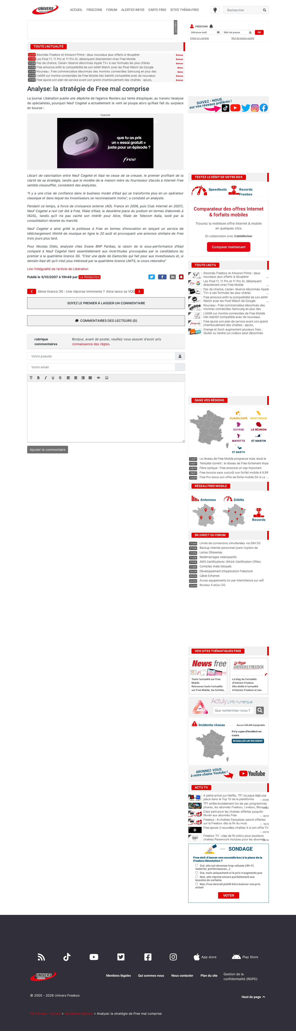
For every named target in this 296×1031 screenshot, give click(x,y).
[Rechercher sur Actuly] (260, 710)
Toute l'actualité (48, 46)
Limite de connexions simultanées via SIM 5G (230, 543)
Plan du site (209, 975)
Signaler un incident (248, 740)
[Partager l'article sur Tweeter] (151, 277)
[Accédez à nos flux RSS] (42, 957)
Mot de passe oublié (243, 38)
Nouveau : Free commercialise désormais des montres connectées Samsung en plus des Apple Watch (236, 308)
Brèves (179, 55)
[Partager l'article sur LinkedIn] (173, 277)
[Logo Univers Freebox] (45, 9)
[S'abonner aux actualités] (181, 277)
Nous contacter (182, 975)
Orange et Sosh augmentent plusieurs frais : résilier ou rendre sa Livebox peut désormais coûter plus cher (236, 333)
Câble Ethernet (209, 575)
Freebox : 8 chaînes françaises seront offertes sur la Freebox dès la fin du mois (234, 821)
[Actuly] (201, 707)
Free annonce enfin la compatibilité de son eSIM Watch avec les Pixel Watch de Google (94, 67)
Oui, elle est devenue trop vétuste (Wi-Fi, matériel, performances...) (224, 867)
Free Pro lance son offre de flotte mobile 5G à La (232, 477)
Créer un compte (199, 38)
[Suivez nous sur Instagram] (174, 957)
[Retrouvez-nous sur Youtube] (95, 957)
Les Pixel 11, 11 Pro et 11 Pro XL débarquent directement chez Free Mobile (86, 59)
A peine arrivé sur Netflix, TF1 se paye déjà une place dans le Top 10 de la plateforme (234, 797)
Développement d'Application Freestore (226, 571)
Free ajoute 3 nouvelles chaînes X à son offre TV (235, 827)
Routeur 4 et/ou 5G (212, 585)
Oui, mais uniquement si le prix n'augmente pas (231, 872)
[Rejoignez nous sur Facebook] (149, 957)
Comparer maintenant (228, 247)
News (180, 67)
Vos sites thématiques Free (218, 651)
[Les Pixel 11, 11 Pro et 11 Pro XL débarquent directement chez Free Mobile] (195, 283)
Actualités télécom (79, 1013)
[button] (31, 378)
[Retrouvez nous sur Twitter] (122, 957)
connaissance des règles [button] (90, 344)
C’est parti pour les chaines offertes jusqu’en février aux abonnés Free (233, 813)
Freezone (201, 26)
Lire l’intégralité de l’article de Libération (57, 269)
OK (259, 32)
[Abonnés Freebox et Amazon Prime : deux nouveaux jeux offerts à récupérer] (195, 275)
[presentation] (31, 378)
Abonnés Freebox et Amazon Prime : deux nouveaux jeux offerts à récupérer (88, 54)
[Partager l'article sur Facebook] (162, 277)
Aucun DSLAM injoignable (251, 725)
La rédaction (89, 277)
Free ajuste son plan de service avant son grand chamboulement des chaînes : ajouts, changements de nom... (236, 325)
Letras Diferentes (211, 552)
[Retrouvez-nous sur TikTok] (68, 957)
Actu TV (201, 787)
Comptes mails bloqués (216, 566)
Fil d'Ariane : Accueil (45, 1013)
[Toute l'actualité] (175, 46)
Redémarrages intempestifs (218, 557)
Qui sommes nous (151, 975)
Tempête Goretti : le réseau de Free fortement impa (234, 463)
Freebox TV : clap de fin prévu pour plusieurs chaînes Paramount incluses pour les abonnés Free (234, 839)
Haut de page (252, 997)
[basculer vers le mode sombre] (215, 10)
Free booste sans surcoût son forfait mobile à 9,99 (234, 472)
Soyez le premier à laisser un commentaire (106, 303)
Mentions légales (118, 975)
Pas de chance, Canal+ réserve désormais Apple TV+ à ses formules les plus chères (93, 63)
